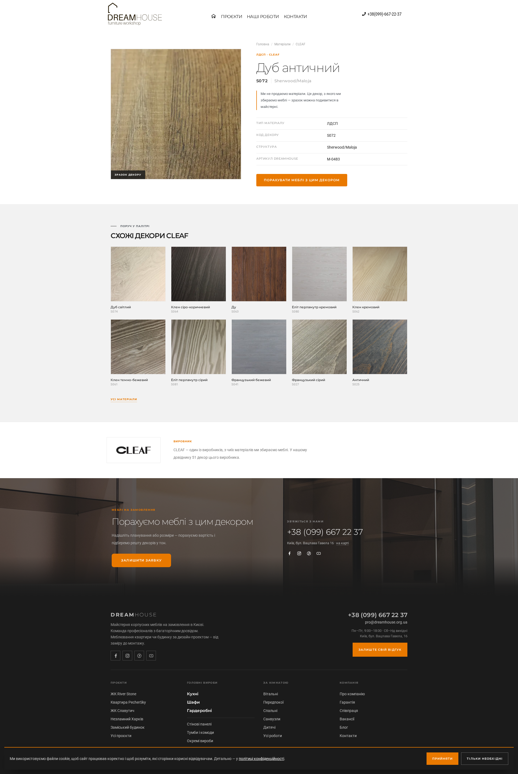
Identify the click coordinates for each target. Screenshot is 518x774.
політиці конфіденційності (261, 758)
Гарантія (347, 702)
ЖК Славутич (122, 710)
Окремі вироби (200, 741)
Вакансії (347, 719)
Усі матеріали (124, 399)
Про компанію (352, 694)
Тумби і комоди (200, 732)
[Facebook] (289, 553)
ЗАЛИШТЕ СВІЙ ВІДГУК (380, 650)
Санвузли (271, 719)
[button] (231, 16)
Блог (344, 727)
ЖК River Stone (123, 694)
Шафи (193, 702)
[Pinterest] (308, 553)
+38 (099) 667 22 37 (325, 532)
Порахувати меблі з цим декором (302, 180)
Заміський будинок (128, 727)
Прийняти (442, 759)
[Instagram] (299, 553)
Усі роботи (272, 736)
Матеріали (282, 44)
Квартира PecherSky (128, 702)
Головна (262, 44)
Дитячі (269, 727)
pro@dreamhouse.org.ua (386, 622)
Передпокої (273, 702)
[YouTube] (318, 553)
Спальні (270, 710)
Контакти (348, 736)
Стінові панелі (199, 724)
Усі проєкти (121, 736)
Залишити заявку (141, 560)
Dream (134, 614)
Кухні (192, 693)
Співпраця (349, 710)
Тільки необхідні (485, 759)
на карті (342, 543)
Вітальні (270, 694)
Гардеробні (199, 710)
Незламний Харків (127, 719)
